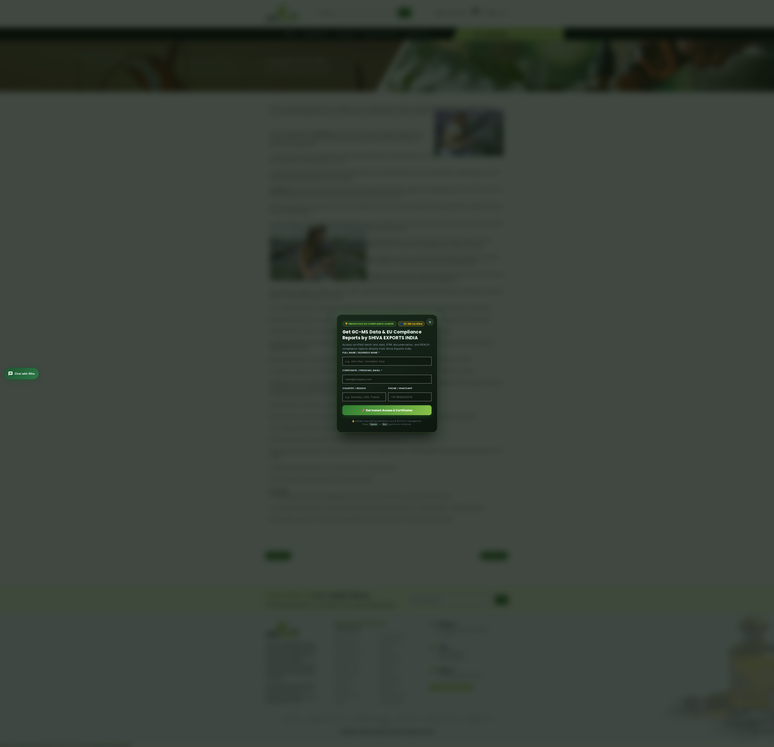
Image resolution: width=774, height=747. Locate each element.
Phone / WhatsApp (400, 388)
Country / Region (354, 388)
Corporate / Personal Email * (362, 370)
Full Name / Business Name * (361, 352)
